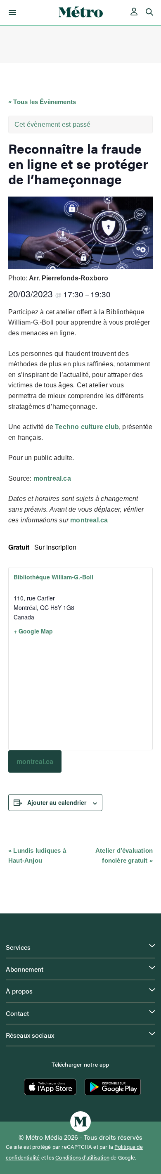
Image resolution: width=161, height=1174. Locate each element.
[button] (11, 12)
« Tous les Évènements (42, 101)
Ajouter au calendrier (56, 802)
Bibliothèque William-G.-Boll (53, 577)
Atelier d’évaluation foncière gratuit (124, 855)
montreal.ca (52, 478)
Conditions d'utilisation (82, 1157)
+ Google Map (33, 631)
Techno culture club (87, 426)
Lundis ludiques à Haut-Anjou (37, 855)
